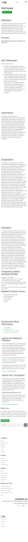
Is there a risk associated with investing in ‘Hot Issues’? (14, 284)
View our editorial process (9, 371)
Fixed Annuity (4, 460)
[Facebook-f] (18, 505)
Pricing (2, 447)
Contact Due (4, 443)
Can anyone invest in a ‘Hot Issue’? (11, 280)
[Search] (25, 425)
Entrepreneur (20, 359)
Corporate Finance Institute (11, 332)
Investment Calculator (7, 488)
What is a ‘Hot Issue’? (8, 277)
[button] (17, 2)
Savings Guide (4, 473)
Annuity (3, 458)
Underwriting (7, 299)
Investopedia (7, 327)
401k (2, 471)
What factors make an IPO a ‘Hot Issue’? (13, 279)
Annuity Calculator (6, 486)
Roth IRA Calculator (6, 490)
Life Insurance (4, 464)
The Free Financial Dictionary (11, 330)
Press (2, 449)
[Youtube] (23, 505)
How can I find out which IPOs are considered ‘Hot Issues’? (13, 287)
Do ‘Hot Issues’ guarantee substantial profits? (14, 282)
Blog (2, 495)
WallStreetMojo (8, 329)
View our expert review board (10, 404)
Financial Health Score (7, 492)
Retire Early (4, 475)
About (2, 441)
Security (3, 452)
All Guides (3, 480)
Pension (3, 462)
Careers (3, 445)
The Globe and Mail (12, 359)
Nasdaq (4, 359)
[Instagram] (26, 505)
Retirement (4, 477)
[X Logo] (20, 505)
